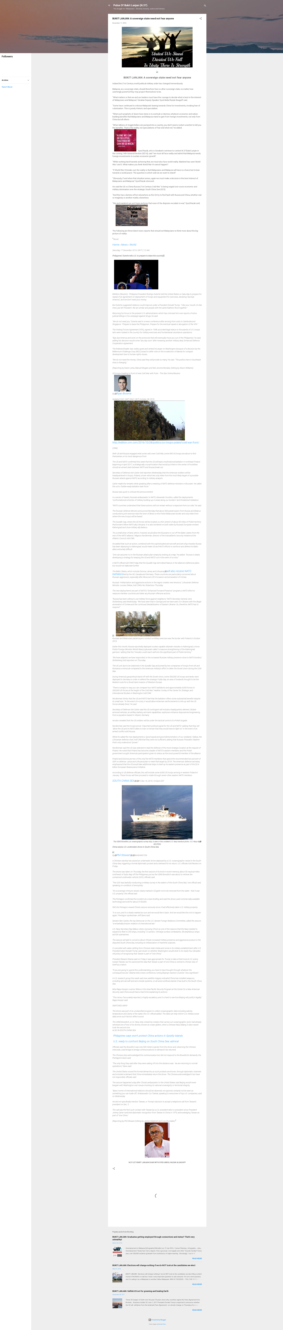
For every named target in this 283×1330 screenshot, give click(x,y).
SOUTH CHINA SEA (123, 780)
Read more (197, 1259)
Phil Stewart (123, 855)
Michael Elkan (162, 1324)
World (133, 244)
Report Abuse (7, 87)
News (124, 244)
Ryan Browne (124, 393)
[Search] (205, 6)
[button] (200, 19)
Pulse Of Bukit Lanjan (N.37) (130, 5)
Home (115, 244)
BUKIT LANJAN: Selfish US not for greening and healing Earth (140, 1291)
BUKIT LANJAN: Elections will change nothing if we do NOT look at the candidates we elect (153, 1265)
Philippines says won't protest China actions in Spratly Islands (148, 1035)
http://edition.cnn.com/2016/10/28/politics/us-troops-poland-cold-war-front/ (155, 442)
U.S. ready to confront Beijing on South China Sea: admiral (146, 1041)
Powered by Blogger (158, 1320)
